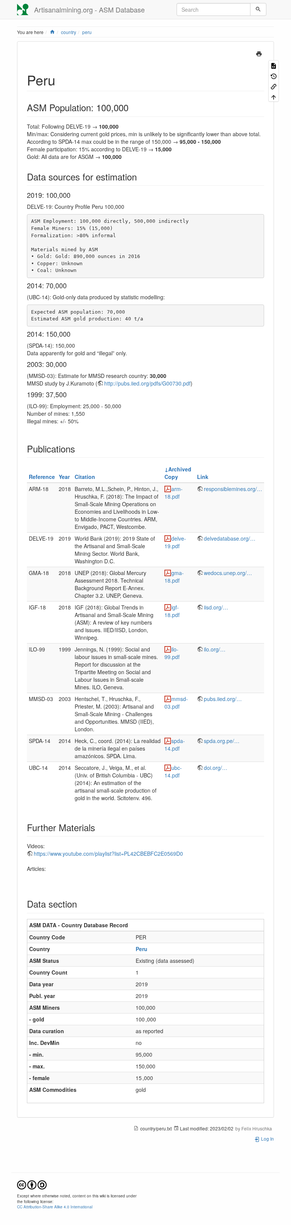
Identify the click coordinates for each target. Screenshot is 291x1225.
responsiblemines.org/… (233, 489)
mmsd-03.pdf (176, 702)
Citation (85, 476)
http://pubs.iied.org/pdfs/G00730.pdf (147, 383)
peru (87, 32)
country (68, 32)
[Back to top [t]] (273, 96)
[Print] (259, 53)
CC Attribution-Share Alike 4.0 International (54, 1206)
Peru (141, 949)
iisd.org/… (216, 607)
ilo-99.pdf (172, 653)
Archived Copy (177, 472)
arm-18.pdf (173, 492)
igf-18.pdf (172, 611)
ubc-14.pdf (173, 771)
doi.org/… (215, 767)
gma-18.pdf (174, 576)
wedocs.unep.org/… (228, 573)
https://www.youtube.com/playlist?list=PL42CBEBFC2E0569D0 (108, 853)
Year (64, 476)
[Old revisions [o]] (273, 75)
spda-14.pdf (174, 744)
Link (202, 476)
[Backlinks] (273, 86)
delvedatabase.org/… (229, 538)
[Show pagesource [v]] (273, 65)
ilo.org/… (214, 649)
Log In (267, 1138)
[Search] (258, 9)
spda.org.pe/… (221, 741)
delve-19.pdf (175, 542)
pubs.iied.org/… (223, 699)
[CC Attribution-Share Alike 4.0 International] (32, 1184)
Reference (42, 476)
